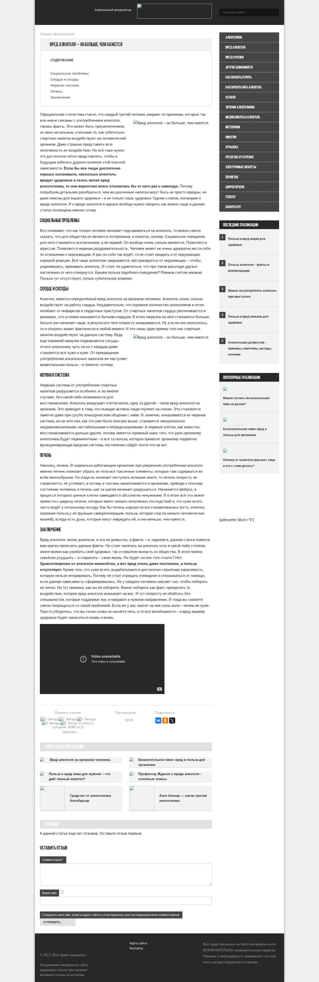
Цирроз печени (235, 186)
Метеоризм (233, 127)
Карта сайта (138, 943)
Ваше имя (49, 893)
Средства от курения (239, 157)
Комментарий (53, 860)
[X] (172, 720)
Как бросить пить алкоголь (243, 87)
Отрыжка (232, 147)
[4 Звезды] (51, 723)
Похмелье (232, 177)
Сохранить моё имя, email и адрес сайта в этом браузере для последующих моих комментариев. (111, 915)
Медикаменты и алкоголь (243, 117)
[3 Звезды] (86, 719)
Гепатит (231, 196)
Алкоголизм (234, 37)
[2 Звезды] (68, 719)
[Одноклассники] (165, 720)
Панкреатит (233, 206)
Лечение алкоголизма (240, 107)
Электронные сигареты (241, 167)
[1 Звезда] (49, 719)
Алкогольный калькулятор (113, 10)
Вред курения (235, 57)
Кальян (231, 97)
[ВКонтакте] (158, 720)
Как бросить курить (239, 77)
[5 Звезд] (69, 723)
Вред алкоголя (235, 47)
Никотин (231, 137)
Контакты (136, 948)
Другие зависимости (239, 67)
